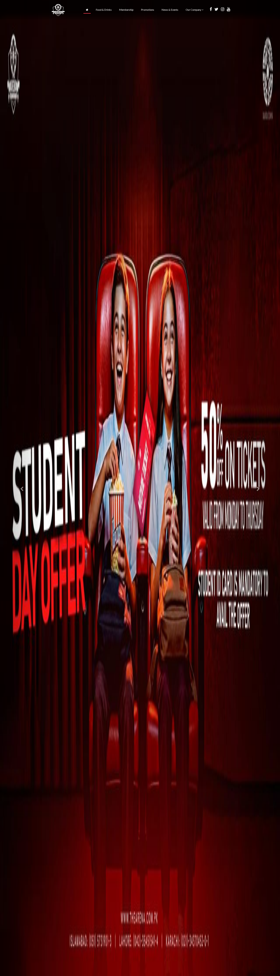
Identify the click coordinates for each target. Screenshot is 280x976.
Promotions (147, 9)
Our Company (194, 9)
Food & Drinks (104, 9)
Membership (126, 9)
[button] (21, 488)
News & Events (170, 9)
